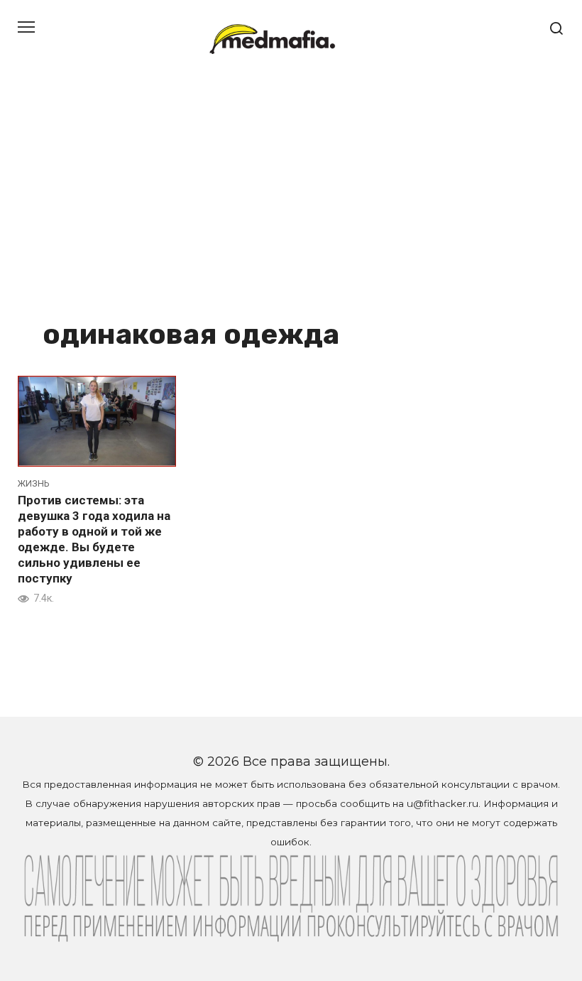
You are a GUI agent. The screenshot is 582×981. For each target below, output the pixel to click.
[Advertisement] (291, 206)
